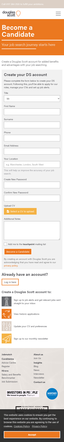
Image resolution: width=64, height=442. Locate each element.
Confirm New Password (16, 192)
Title (6, 92)
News (36, 370)
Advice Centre (9, 362)
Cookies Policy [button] (22, 426)
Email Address (11, 145)
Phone (7, 132)
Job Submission (10, 381)
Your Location (11, 158)
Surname (8, 119)
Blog (36, 366)
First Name (9, 106)
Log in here (10, 282)
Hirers (5, 370)
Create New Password (15, 179)
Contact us (39, 382)
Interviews (39, 373)
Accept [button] (32, 434)
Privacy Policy (39, 426)
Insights (38, 362)
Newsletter (39, 377)
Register (6, 366)
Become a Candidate (17, 251)
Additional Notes (12, 218)
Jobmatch (7, 354)
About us (38, 354)
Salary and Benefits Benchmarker (11, 376)
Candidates (8, 358)
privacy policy (11, 265)
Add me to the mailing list (27, 244)
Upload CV (9, 205)
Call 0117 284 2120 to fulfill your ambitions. (23, 4)
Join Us (37, 358)
